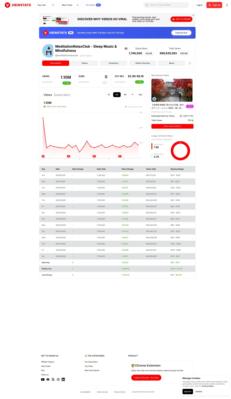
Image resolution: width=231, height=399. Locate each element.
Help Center (45, 366)
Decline (199, 391)
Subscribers (62, 94)
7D (109, 95)
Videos (85, 63)
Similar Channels (142, 63)
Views (48, 94)
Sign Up (216, 5)
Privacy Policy (119, 392)
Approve (187, 391)
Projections (113, 63)
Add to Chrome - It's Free (146, 377)
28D (117, 95)
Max (140, 95)
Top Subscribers (91, 362)
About (171, 63)
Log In (200, 5)
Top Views (89, 366)
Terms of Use (102, 392)
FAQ (42, 370)
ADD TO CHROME (183, 19)
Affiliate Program (47, 362)
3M (125, 95)
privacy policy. (208, 386)
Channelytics (55, 63)
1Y (132, 95)
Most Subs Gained (92, 370)
